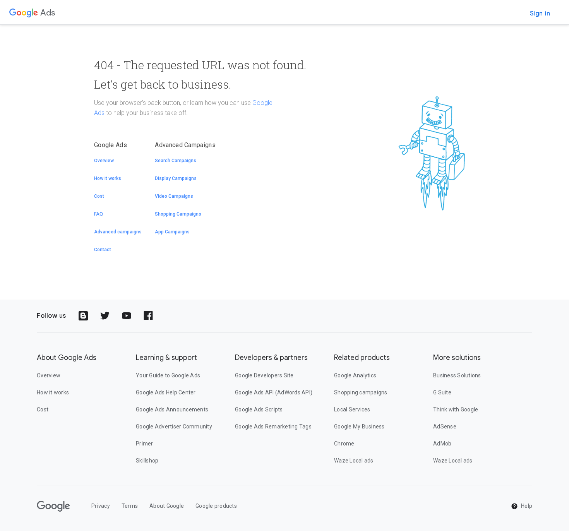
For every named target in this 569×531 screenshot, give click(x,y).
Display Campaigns (176, 178)
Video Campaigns (174, 196)
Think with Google (455, 409)
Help (526, 506)
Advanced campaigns (118, 232)
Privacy (100, 506)
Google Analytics (355, 375)
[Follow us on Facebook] (148, 315)
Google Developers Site (264, 375)
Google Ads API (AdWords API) (273, 392)
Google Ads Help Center (166, 392)
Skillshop (147, 460)
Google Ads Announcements (172, 409)
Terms (130, 506)
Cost (99, 196)
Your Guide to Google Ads (168, 375)
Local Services (352, 409)
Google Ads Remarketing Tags (273, 426)
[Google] (23, 12)
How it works (107, 178)
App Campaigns (172, 232)
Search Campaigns (175, 160)
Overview (104, 160)
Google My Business (359, 426)
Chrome (344, 443)
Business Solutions (457, 375)
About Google (166, 506)
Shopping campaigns (360, 392)
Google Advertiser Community (174, 426)
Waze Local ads (354, 460)
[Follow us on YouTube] (126, 315)
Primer (144, 443)
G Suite (442, 392)
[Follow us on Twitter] (105, 315)
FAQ (98, 214)
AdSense (444, 426)
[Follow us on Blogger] (83, 315)
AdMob (442, 443)
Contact (102, 249)
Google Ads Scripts (259, 409)
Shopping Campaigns (178, 214)
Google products (216, 506)
